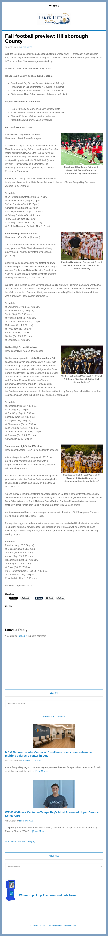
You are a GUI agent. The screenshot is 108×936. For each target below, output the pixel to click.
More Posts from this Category (20, 841)
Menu (56, 6)
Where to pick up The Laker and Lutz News (47, 895)
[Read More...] (41, 771)
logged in (22, 636)
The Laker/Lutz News (54, 19)
